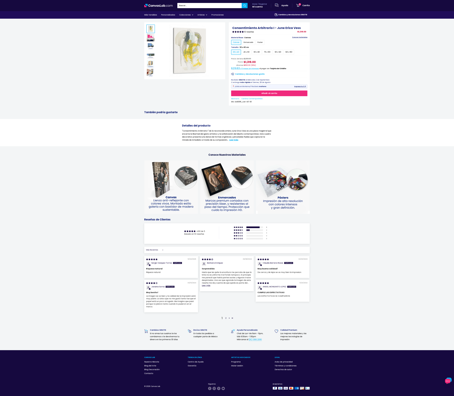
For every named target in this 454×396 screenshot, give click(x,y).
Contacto (148, 373)
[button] (238, 31)
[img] (151, 259)
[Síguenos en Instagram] (214, 388)
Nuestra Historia (151, 361)
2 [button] (225, 318)
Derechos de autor (283, 369)
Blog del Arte (150, 365)
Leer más (233, 140)
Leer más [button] (206, 285)
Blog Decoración (152, 369)
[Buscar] (245, 5)
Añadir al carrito (269, 93)
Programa (236, 361)
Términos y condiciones (286, 365)
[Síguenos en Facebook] (209, 388)
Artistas (201, 14)
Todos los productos (159, 21)
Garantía (192, 365)
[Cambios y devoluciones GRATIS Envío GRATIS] (276, 14)
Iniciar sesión (237, 365)
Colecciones (185, 14)
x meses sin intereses (245, 68)
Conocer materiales (299, 37)
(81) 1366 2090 (255, 339)
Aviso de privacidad (284, 361)
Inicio (146, 21)
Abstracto (235, 98)
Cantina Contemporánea (251, 98)
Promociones (217, 14)
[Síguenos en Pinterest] (218, 388)
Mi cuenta (257, 6)
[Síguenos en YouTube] (223, 388)
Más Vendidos (150, 14)
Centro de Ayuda (195, 361)
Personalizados (168, 14)
